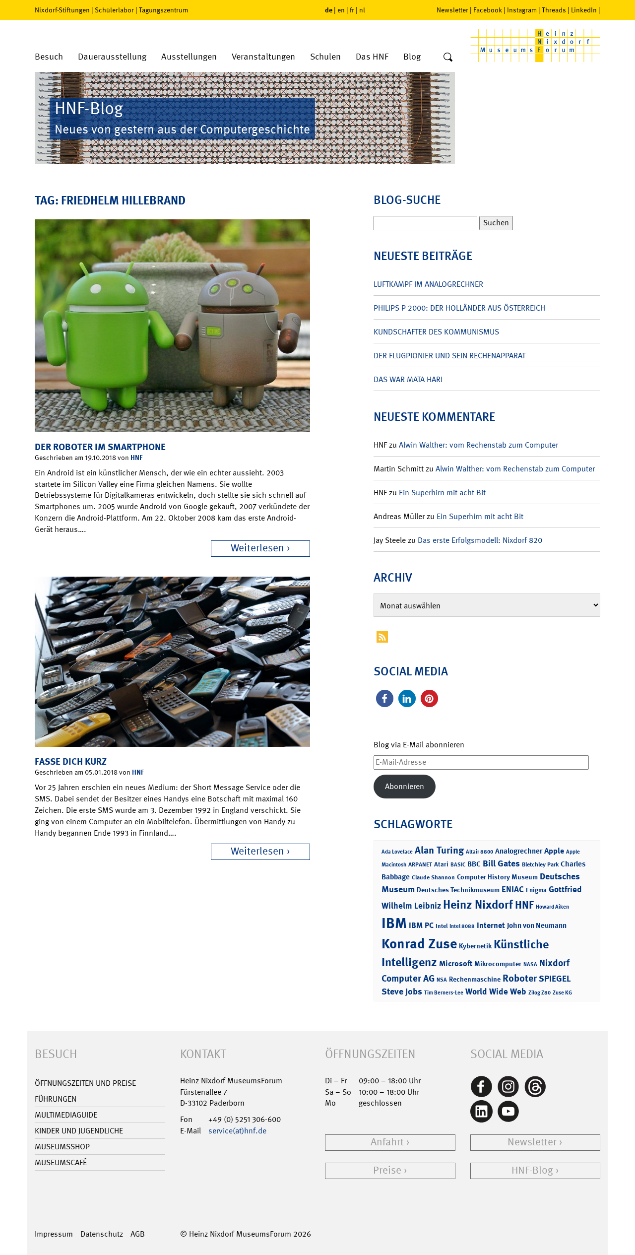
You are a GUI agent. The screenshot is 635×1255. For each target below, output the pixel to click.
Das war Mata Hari (408, 379)
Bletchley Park (540, 864)
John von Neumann (537, 925)
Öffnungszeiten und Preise (85, 1083)
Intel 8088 (462, 926)
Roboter (520, 978)
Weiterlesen (257, 548)
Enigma (536, 890)
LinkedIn (584, 9)
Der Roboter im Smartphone (100, 447)
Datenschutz (101, 1234)
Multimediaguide (66, 1115)
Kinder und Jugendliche (79, 1130)
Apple (554, 851)
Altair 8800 (479, 852)
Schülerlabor (114, 9)
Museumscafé (61, 1162)
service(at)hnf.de (237, 1130)
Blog (412, 57)
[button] (384, 698)
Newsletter (452, 9)
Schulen (325, 57)
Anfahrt (387, 1142)
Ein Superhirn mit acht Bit (442, 492)
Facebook (487, 9)
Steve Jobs (401, 991)
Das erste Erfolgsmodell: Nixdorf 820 (480, 540)
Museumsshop (62, 1146)
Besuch (49, 57)
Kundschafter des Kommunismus (436, 332)
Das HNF (372, 57)
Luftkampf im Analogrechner (428, 284)
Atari (441, 864)
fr (352, 9)
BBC (474, 864)
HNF (136, 457)
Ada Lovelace (397, 852)
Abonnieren (404, 786)
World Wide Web (495, 991)
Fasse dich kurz (71, 761)
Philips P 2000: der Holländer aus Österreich (459, 308)
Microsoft (455, 963)
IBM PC (421, 925)
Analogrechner (518, 851)
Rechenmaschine (475, 979)
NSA (442, 980)
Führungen (55, 1099)
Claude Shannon (433, 877)
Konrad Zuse (419, 943)
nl (362, 9)
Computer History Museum (497, 876)
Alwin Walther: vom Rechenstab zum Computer (478, 445)
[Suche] (448, 58)
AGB (137, 1234)
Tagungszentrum (163, 9)
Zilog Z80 (539, 992)
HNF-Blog (532, 1170)
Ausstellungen (189, 57)
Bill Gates (501, 863)
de (328, 9)
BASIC (457, 864)
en (341, 9)
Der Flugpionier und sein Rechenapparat (449, 355)
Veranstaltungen (263, 57)
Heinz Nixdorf (478, 905)
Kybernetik (475, 945)
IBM (394, 923)
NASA (530, 964)
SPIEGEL (555, 979)
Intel (441, 926)
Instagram (522, 9)
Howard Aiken (552, 907)
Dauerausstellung (112, 57)
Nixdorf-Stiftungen (62, 9)
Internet (491, 925)
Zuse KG (562, 992)
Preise (387, 1170)
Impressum (54, 1234)
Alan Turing (439, 850)
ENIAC (513, 889)
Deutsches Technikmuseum (458, 889)
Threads (554, 9)
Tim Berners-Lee (443, 992)
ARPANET (420, 864)
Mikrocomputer (497, 963)
